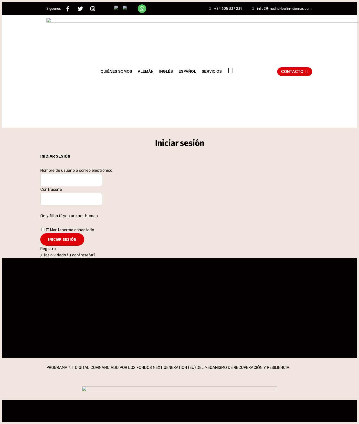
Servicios (212, 71)
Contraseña (51, 189)
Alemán (146, 71)
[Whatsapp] (142, 8)
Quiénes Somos (116, 71)
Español (187, 71)
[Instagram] (92, 8)
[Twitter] (80, 8)
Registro (48, 248)
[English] (127, 8)
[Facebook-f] (67, 8)
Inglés (166, 71)
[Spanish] (118, 8)
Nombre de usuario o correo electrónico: (76, 170)
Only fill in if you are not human (69, 215)
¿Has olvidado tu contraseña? (67, 255)
